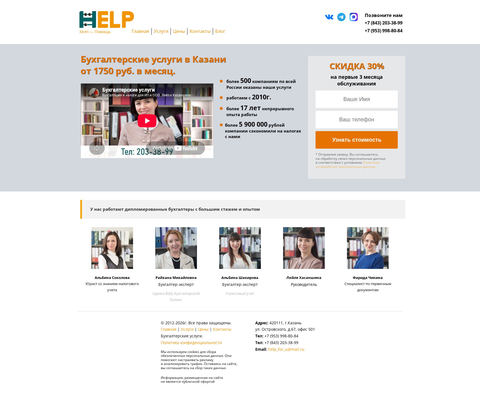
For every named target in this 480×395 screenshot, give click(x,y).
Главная (140, 31)
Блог (220, 31)
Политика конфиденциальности (191, 342)
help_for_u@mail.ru (286, 349)
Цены (179, 31)
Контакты (200, 31)
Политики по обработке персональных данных (347, 164)
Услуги (161, 31)
